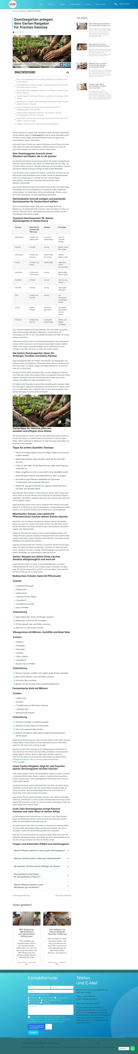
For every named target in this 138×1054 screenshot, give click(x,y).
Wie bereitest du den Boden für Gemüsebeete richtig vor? (27, 875)
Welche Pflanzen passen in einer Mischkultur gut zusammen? (28, 886)
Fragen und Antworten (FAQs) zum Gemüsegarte (37, 124)
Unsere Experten (75, 4)
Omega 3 (34, 998)
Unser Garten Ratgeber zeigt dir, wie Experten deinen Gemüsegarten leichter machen (39, 114)
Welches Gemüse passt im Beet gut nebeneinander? (37, 858)
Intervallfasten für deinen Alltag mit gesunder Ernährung (57, 931)
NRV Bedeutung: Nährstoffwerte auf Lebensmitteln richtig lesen (26, 932)
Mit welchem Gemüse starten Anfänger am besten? (37, 866)
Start (41, 4)
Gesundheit (35, 1000)
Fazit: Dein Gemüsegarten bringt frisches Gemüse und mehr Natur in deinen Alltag (42, 119)
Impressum (43, 1043)
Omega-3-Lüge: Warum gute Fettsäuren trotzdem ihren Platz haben (97, 86)
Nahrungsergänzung (52, 1000)
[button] (61, 64)
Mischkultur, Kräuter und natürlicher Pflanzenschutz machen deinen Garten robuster (42, 103)
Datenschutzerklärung (30, 1043)
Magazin (62, 4)
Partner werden (100, 4)
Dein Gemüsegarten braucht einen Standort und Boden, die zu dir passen (41, 80)
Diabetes (46, 1002)
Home (15, 11)
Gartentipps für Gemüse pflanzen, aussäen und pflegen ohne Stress (43, 97)
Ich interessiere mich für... (38, 995)
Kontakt (88, 4)
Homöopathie (62, 998)
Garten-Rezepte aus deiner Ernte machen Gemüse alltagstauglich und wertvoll (38, 108)
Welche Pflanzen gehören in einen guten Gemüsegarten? (39, 850)
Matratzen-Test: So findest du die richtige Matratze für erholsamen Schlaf (98, 65)
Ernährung (22, 11)
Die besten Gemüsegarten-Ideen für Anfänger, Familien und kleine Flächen (42, 91)
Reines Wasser (47, 998)
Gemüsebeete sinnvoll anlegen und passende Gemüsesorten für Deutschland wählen (42, 86)
